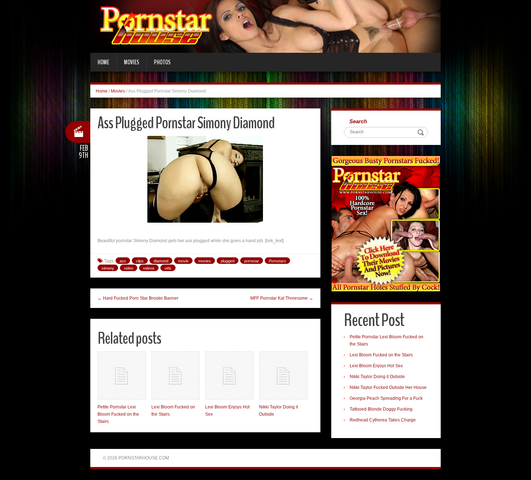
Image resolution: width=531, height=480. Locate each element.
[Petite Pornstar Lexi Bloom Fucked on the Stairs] (122, 375)
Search (358, 121)
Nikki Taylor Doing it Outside (377, 376)
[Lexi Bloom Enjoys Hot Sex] (229, 375)
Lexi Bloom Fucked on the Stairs (381, 354)
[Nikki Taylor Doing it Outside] (283, 375)
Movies (131, 62)
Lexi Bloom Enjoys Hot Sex (376, 365)
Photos (162, 62)
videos (149, 268)
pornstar (251, 261)
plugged (227, 261)
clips (140, 261)
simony (108, 268)
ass (123, 261)
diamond (161, 261)
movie (183, 261)
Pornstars (277, 261)
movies (204, 261)
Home (103, 62)
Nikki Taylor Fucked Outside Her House (388, 387)
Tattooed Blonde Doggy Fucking (381, 409)
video (128, 268)
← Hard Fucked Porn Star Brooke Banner (138, 298)
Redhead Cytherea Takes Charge (383, 420)
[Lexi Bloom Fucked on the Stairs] (175, 375)
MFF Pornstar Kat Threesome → (281, 298)
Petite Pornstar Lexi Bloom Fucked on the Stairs (118, 414)
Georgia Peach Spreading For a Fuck (386, 398)
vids (168, 268)
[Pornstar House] (265, 26)
